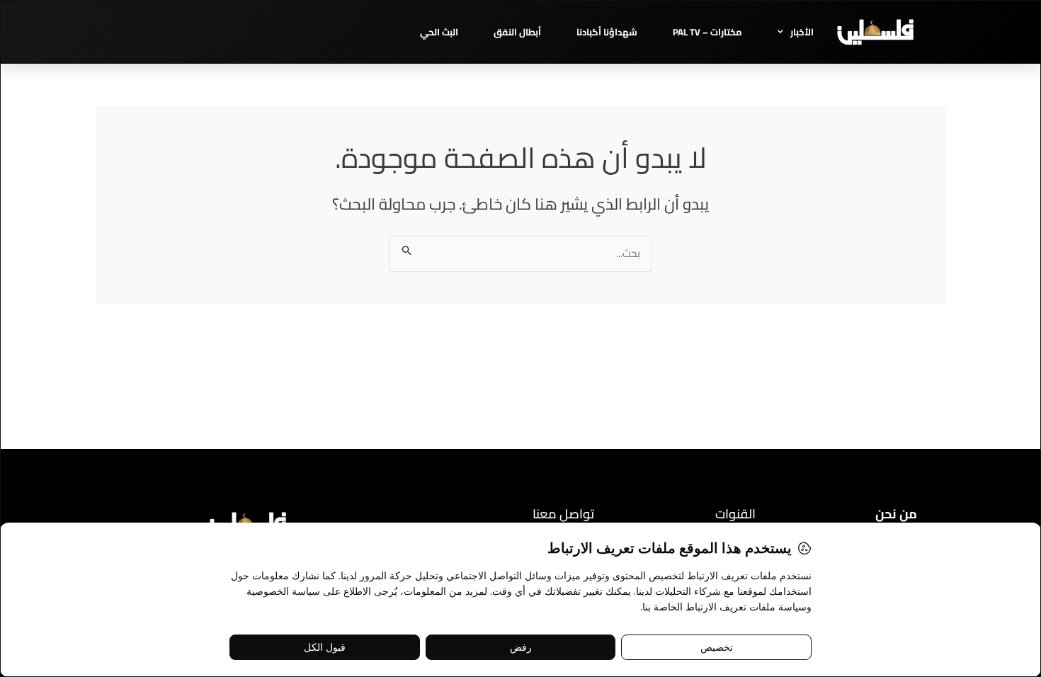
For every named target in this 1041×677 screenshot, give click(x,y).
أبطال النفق (517, 31)
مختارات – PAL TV (707, 31)
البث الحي (439, 31)
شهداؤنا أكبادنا (606, 31)
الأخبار (802, 31)
